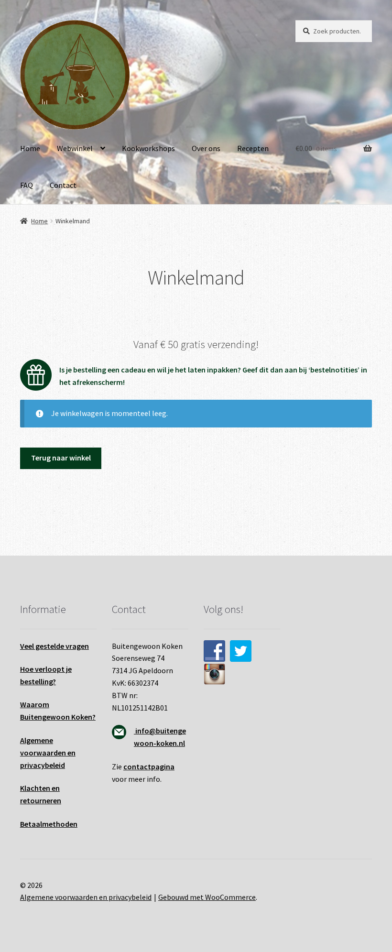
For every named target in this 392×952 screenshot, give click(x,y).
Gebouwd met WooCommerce (207, 897)
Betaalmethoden (48, 824)
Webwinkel (75, 148)
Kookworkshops (148, 148)
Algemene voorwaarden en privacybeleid (86, 897)
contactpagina (148, 766)
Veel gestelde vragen (54, 646)
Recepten (253, 148)
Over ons (206, 148)
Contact (63, 185)
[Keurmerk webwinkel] (333, 615)
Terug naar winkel (61, 457)
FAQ (26, 185)
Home (30, 148)
